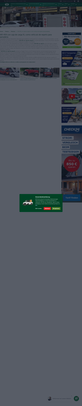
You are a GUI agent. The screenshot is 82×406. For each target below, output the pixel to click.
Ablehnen (47, 208)
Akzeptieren (56, 208)
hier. (36, 205)
